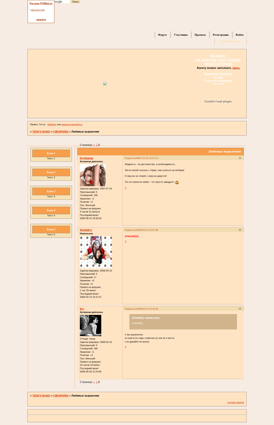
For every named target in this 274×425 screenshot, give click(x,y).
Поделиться (131, 158)
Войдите (52, 124)
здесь (236, 67)
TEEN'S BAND (41, 131)
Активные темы (230, 41)
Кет (82, 308)
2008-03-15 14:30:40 (147, 309)
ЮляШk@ (86, 230)
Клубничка (86, 158)
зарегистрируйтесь (72, 124)
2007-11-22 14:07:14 (147, 158)
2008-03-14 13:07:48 (147, 230)
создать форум (235, 402)
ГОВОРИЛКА (61, 131)
